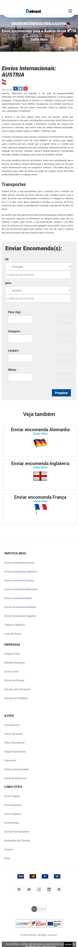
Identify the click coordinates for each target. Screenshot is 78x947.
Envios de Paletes (14, 680)
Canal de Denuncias (15, 778)
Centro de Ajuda (13, 734)
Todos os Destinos (14, 625)
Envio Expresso (13, 805)
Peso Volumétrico (14, 742)
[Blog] (59, 889)
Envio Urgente (12, 796)
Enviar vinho (11, 671)
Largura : (14, 350)
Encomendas (11, 822)
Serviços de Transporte (17, 689)
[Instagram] (39, 889)
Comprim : (15, 331)
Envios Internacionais (16, 831)
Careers (8, 849)
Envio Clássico (12, 814)
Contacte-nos (12, 725)
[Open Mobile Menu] (70, 11)
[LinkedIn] (49, 889)
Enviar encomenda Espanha (20, 616)
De (7, 259)
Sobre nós (10, 760)
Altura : (13, 369)
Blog (7, 858)
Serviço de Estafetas (16, 698)
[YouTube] (29, 889)
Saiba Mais (40, 434)
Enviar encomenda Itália (18, 598)
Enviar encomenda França (19, 580)
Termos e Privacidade (16, 769)
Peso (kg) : (15, 312)
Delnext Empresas (14, 662)
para (8, 282)
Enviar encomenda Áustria (19, 562)
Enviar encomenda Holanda (20, 607)
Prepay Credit (12, 654)
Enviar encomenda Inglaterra (20, 571)
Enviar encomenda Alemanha (21, 589)
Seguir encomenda (15, 751)
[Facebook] (19, 889)
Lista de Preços (13, 633)
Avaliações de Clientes (17, 840)
